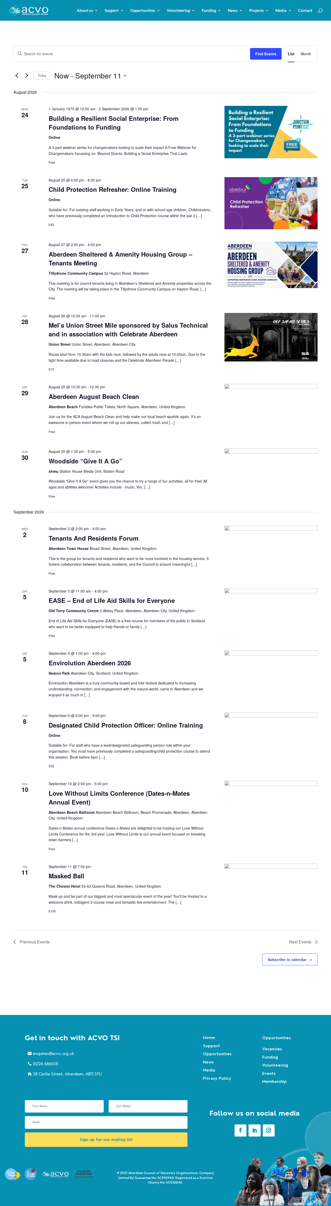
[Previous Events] (16, 76)
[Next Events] (27, 76)
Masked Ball (66, 875)
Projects (256, 11)
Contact (305, 11)
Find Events (265, 53)
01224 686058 (45, 1063)
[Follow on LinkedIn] (254, 1130)
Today (42, 75)
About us (85, 11)
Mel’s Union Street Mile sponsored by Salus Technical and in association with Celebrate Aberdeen (128, 329)
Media (281, 11)
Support (112, 11)
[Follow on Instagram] (269, 1130)
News (233, 11)
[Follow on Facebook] (240, 1130)
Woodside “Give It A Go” (85, 460)
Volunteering (178, 11)
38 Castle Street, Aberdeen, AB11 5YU (67, 1073)
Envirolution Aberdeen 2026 (90, 662)
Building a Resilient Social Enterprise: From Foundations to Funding (113, 122)
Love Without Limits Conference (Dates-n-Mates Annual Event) (119, 797)
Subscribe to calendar (287, 959)
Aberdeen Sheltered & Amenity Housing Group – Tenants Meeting (120, 258)
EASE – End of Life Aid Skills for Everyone (112, 600)
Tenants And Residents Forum (93, 538)
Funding (209, 11)
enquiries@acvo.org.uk (53, 1053)
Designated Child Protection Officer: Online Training (126, 725)
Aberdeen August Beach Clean (94, 396)
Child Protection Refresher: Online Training (113, 189)
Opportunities (142, 11)
